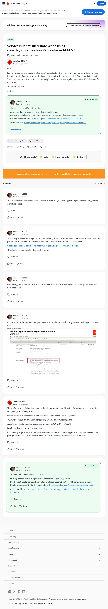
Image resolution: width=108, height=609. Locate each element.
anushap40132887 (20, 61)
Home (4, 11)
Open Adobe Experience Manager (85, 25)
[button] (93, 12)
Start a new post (71, 174)
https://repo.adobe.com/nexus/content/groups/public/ (62, 118)
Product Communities (15, 11)
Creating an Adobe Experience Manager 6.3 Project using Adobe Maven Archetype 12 (55, 122)
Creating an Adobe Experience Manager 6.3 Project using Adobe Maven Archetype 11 (43, 245)
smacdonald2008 (23, 101)
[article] (53, 206)
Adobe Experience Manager (34, 11)
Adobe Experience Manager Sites (55, 11)
